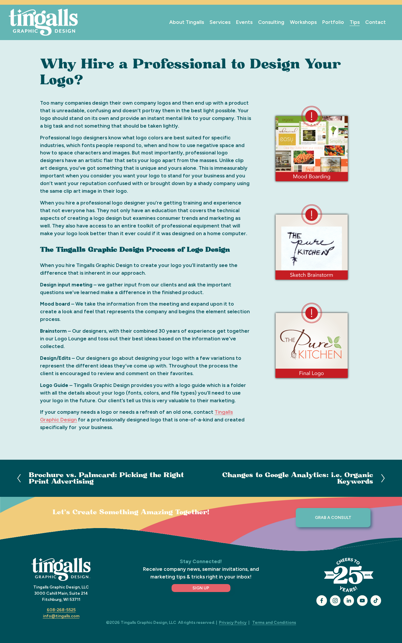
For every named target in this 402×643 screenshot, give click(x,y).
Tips (355, 22)
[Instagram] (335, 600)
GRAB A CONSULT (333, 517)
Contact (375, 22)
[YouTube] (362, 600)
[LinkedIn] (348, 600)
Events (244, 22)
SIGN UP (200, 588)
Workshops (303, 22)
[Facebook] (321, 600)
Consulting (271, 22)
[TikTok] (376, 600)
